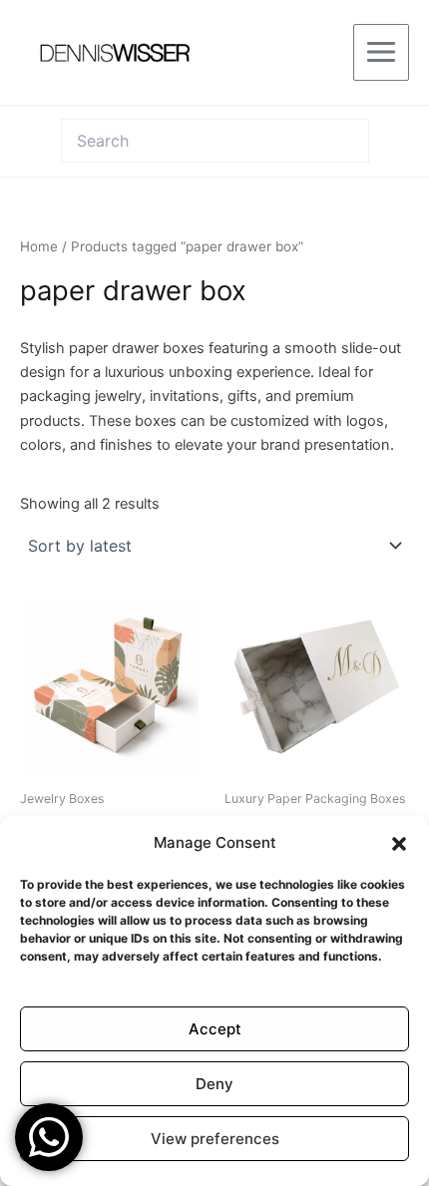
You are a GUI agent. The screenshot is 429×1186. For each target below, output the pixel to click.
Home (39, 246)
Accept (215, 1028)
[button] (399, 844)
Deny (214, 1083)
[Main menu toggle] (381, 52)
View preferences (215, 1138)
